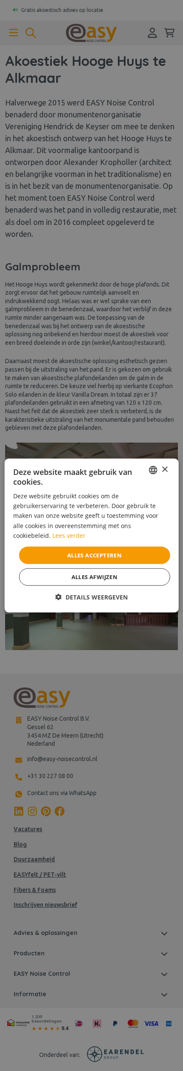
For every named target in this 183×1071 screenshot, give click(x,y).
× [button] (164, 469)
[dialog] (92, 535)
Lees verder (69, 535)
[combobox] (153, 470)
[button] (91, 597)
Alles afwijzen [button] (94, 577)
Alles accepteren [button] (94, 555)
